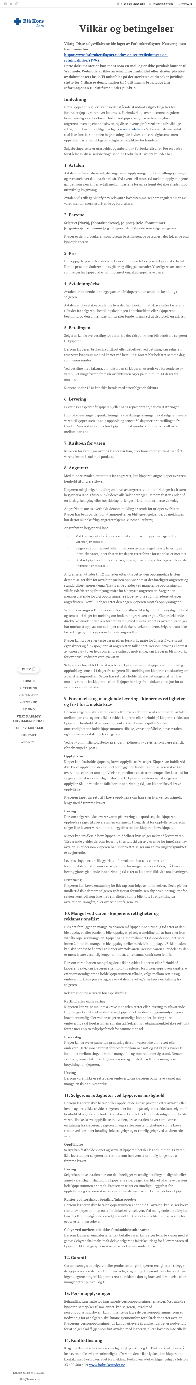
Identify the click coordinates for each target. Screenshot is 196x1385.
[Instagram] (16, 4)
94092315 (186, 3)
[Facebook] (5, 4)
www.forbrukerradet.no (107, 1364)
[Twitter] (11, 4)
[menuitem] (28, 681)
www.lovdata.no (132, 129)
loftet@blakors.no (163, 3)
